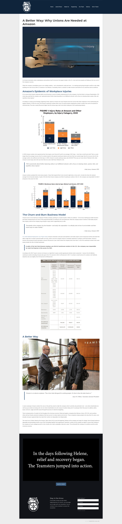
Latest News (58, 6)
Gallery (88, 6)
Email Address (81, 498)
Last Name (80, 506)
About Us (66, 6)
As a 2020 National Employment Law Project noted (35, 236)
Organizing (74, 6)
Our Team (81, 6)
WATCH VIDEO (61, 484)
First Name (80, 502)
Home (51, 6)
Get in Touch (95, 6)
